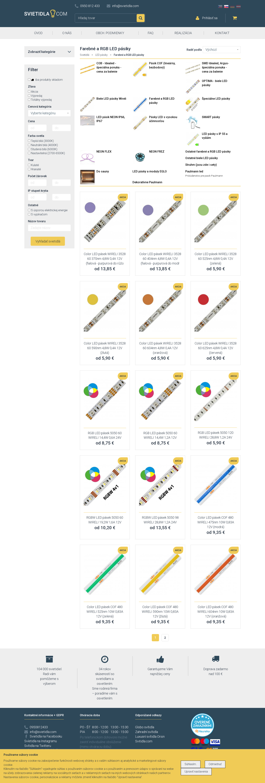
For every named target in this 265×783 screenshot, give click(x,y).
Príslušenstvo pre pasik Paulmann (204, 175)
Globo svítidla (144, 727)
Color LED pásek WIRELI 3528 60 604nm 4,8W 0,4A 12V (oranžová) (160, 347)
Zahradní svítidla (146, 732)
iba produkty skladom (49, 79)
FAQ (150, 33)
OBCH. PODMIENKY (110, 33)
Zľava (32, 86)
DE (232, 6)
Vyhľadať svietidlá (48, 241)
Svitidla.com (143, 741)
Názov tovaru (37, 221)
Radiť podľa (194, 49)
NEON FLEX (103, 151)
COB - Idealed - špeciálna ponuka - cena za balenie (108, 67)
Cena (31, 121)
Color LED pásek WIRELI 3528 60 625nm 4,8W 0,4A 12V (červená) (216, 347)
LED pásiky (101, 54)
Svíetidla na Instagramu (40, 741)
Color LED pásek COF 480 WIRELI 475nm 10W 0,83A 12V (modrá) (215, 522)
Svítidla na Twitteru (37, 746)
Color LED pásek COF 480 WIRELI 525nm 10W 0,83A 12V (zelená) (105, 611)
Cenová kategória (39, 106)
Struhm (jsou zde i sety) (201, 164)
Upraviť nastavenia (196, 771)
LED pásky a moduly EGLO (149, 171)
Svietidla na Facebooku (46, 736)
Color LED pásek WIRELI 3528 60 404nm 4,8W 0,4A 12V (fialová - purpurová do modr (160, 258)
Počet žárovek (37, 176)
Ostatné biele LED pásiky (201, 158)
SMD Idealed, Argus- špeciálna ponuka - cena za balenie (215, 67)
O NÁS (67, 33)
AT (238, 6)
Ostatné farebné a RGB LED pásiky (208, 151)
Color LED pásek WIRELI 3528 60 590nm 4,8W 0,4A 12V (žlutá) (105, 347)
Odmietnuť (215, 764)
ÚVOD (38, 33)
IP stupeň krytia (38, 190)
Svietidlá (84, 54)
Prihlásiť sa (209, 18)
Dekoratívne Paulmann (147, 182)
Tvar (31, 160)
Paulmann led (194, 171)
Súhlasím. (191, 764)
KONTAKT (222, 33)
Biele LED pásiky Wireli (111, 98)
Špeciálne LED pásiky (216, 98)
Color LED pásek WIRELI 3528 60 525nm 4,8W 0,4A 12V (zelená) (216, 258)
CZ (220, 6)
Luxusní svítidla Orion (150, 736)
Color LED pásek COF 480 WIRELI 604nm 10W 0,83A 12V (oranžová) (215, 611)
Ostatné (33, 205)
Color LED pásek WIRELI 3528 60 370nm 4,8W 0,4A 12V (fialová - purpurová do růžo (105, 258)
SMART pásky (211, 117)
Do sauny (102, 171)
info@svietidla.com (125, 6)
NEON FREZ (156, 151)
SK (226, 6)
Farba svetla (36, 136)
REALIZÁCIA (183, 33)
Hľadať (141, 18)
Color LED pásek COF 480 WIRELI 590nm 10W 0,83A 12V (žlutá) (160, 611)
